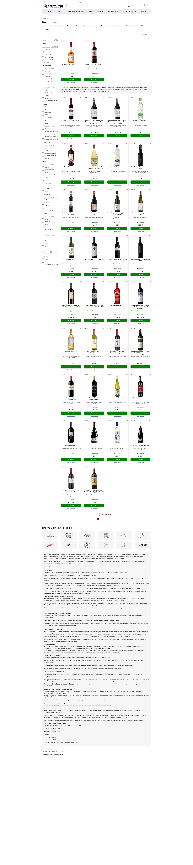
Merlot (125, 583)
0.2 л (46, 207)
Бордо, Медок (94, 402)
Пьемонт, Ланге (96, 171)
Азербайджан (48, 117)
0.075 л (47, 200)
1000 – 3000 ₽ (48, 52)
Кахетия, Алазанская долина (142, 402)
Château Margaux (94, 695)
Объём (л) (45, 194)
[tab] (50, 40)
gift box (46, 259)
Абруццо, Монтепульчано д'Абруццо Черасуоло (58, 139)
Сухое (77, 25)
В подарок (46, 29)
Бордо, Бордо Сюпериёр (73, 356)
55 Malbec (47, 71)
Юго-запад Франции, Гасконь (114, 218)
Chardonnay (67, 585)
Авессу (47, 224)
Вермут (47, 167)
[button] (144, 34)
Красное (53, 25)
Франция (128, 25)
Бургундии (59, 684)
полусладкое (48, 183)
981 (107, 519)
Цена (44, 43)
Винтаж (45, 233)
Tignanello (52, 652)
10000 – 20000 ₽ (49, 59)
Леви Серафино (94, 172)
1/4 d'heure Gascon (50, 93)
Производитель (47, 65)
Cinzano (98, 68)
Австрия (47, 114)
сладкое (47, 188)
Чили (135, 25)
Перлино (145, 125)
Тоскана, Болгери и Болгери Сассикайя (94, 265)
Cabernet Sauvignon (84, 583)
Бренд (44, 85)
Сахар (44, 181)
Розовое (61, 25)
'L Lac (46, 90)
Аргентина (48, 120)
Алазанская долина (50, 153)
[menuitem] (49, 11)
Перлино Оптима (75, 171)
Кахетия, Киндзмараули (142, 171)
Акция (44, 40)
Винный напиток (49, 169)
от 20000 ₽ (47, 62)
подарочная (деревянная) (52, 264)
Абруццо (47, 128)
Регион (45, 123)
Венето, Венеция (69, 448)
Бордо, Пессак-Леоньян (96, 125)
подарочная (48, 261)
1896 (46, 241)
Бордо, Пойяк (92, 310)
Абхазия (47, 109)
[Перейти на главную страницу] (53, 6)
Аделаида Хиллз (49, 148)
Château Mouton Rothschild (106, 695)
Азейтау (47, 150)
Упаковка (45, 256)
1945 (46, 248)
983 (112, 519)
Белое (45, 25)
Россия (120, 25)
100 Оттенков (48, 98)
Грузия (134, 171)
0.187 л (47, 202)
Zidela (122, 448)
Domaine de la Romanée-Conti (123, 695)
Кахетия (92, 448)
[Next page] (114, 519)
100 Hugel (47, 95)
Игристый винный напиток (52, 175)
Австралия (86, 25)
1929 (46, 243)
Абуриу (47, 219)
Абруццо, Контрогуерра (51, 131)
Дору (120, 263)
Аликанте (47, 158)
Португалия (112, 25)
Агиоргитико (48, 229)
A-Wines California (50, 79)
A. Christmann (48, 81)
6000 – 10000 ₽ (48, 57)
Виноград (45, 213)
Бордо (69, 217)
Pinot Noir (146, 583)
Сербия (89, 356)
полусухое (47, 186)
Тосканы (65, 684)
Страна (45, 104)
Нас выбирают (79, 2)
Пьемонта (71, 684)
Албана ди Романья (50, 155)
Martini (121, 310)
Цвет (44, 161)
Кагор (46, 177)
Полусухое (69, 25)
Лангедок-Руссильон (143, 448)
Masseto (140, 695)
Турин (94, 68)
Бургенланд (116, 402)
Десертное (48, 172)
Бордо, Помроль (71, 402)
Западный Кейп (117, 448)
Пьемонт (140, 125)
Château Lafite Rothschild (82, 695)
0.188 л (47, 205)
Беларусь (71, 68)
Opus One (83, 652)
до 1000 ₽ (47, 49)
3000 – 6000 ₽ (48, 54)
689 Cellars (48, 73)
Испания (95, 25)
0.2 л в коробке (49, 210)
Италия (103, 25)
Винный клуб (70, 2)
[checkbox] (56, 40)
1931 (46, 246)
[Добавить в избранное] (81, 41)
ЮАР (142, 25)
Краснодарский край (70, 125)
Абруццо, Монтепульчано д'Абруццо (55, 134)
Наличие (45, 252)
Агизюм (47, 227)
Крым (113, 356)
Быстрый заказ (71, 82)
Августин (47, 221)
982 (109, 519)
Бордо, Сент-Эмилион (96, 494)
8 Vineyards (48, 76)
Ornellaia (145, 695)
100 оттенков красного (51, 100)
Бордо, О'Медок (71, 310)
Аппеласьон (46, 142)
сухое (46, 191)
